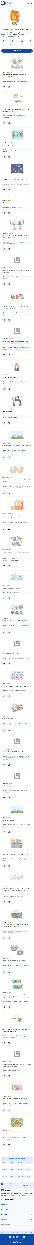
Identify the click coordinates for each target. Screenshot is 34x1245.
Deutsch (19, 1232)
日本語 (30, 1232)
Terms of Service (20, 1242)
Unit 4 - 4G (4, 1166)
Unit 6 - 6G (20, 1173)
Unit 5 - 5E (28, 1166)
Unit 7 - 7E (28, 1176)
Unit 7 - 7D (20, 1176)
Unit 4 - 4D (12, 1162)
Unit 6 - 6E (4, 1173)
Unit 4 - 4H (12, 1166)
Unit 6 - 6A (20, 1169)
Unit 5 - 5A (20, 1166)
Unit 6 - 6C (28, 1169)
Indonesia (13, 1232)
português (24, 1232)
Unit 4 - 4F (28, 1162)
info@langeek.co (9, 1199)
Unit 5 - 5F (4, 1169)
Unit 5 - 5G (12, 1169)
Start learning (17, 51)
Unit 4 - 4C (4, 1162)
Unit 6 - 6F (12, 1173)
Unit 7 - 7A (4, 1176)
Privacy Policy (13, 1242)
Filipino (2, 1232)
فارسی (7, 1232)
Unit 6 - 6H (28, 1173)
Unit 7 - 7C (12, 1176)
